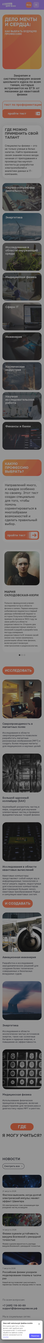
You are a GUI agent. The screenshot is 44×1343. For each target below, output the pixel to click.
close (39, 1323)
